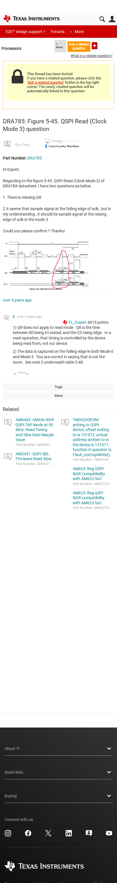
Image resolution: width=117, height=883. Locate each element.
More (79, 31)
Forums (57, 31)
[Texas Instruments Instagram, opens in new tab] (8, 835)
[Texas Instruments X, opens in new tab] (48, 835)
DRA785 (34, 158)
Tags (58, 387)
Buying (11, 796)
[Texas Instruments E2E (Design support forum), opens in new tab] (88, 835)
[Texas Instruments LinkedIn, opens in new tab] (68, 835)
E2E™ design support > (25, 31)
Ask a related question (79, 46)
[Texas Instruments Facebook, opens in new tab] (28, 835)
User (112, 19)
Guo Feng (22, 145)
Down (27, 374)
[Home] (31, 18)
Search (102, 19)
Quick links (14, 772)
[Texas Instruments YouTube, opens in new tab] (109, 835)
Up (15, 374)
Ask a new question (94, 45)
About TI (12, 748)
